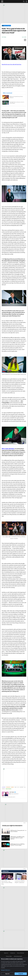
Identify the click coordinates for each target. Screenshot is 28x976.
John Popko (11, 792)
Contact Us (12, 953)
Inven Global (8, 1)
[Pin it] (19, 40)
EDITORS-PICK (8, 787)
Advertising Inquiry (18, 956)
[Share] (8, 40)
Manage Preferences (5, 970)
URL (25, 40)
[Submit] (14, 40)
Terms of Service (20, 953)
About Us (6, 953)
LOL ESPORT (21, 787)
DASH (15, 787)
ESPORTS (12, 787)
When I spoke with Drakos (8, 448)
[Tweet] (3, 40)
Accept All (21, 973)
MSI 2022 (3, 788)
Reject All (7, 973)
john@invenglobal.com (14, 793)
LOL (18, 787)
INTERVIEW (3, 787)
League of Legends (8, 788)
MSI (24, 787)
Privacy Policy (9, 956)
